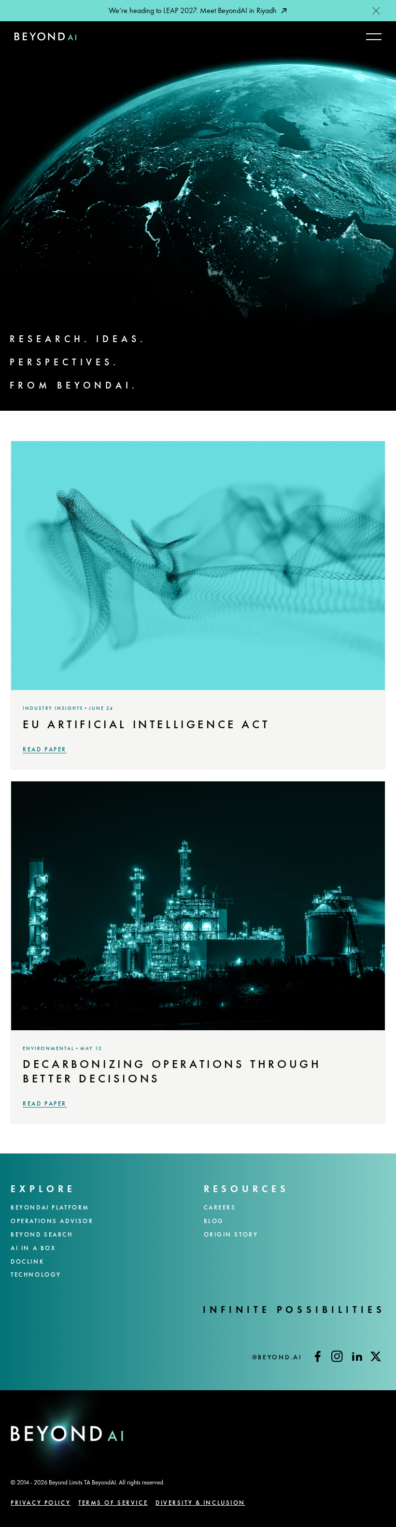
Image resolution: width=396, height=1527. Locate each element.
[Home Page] (45, 36)
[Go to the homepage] (67, 1444)
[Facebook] (317, 1356)
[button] (376, 10)
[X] (375, 1356)
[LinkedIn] (356, 1356)
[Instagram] (337, 1356)
